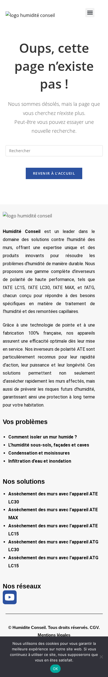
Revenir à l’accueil (54, 173)
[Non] (101, 657)
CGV (94, 627)
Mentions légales (54, 635)
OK (55, 668)
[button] (89, 12)
